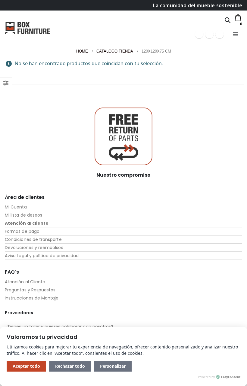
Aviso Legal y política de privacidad (42, 256)
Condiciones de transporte (33, 239)
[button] (227, 20)
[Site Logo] (27, 28)
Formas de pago (22, 231)
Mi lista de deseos (23, 215)
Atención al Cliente (25, 282)
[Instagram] (219, 34)
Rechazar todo (70, 366)
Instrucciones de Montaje (32, 298)
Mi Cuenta (16, 207)
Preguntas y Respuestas (30, 290)
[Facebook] (199, 34)
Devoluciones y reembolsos (34, 248)
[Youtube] (209, 34)
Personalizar (113, 366)
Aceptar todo (26, 366)
